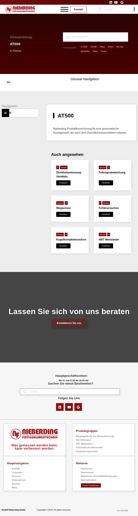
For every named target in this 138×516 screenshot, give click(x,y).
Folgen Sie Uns (69, 398)
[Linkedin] (60, 407)
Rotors (110, 47)
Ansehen (63, 183)
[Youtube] (69, 407)
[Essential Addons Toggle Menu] (5, 113)
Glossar (17, 50)
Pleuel (102, 47)
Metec (95, 51)
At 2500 (84, 47)
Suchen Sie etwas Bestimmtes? (70, 383)
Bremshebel (85, 51)
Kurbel (103, 51)
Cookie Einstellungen (91, 485)
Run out (120, 47)
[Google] (78, 407)
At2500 (94, 47)
